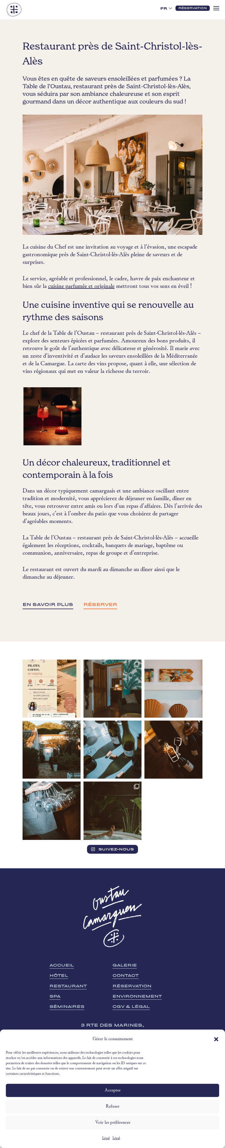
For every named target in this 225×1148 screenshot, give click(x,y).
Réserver (100, 604)
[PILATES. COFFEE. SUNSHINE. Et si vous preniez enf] (52, 689)
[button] (216, 1039)
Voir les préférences (112, 1122)
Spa (55, 996)
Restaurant (68, 986)
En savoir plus (48, 604)
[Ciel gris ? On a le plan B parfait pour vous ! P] (112, 811)
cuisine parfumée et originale (81, 286)
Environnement (137, 996)
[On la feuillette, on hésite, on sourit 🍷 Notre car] (112, 750)
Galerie (124, 965)
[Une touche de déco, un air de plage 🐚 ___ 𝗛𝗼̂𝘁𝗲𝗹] (173, 689)
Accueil (62, 965)
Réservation (131, 986)
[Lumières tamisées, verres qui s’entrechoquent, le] (52, 811)
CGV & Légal (131, 1006)
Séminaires (67, 1006)
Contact (125, 975)
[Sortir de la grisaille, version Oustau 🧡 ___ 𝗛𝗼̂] (52, 750)
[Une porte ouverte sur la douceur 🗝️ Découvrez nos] (112, 689)
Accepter (113, 1090)
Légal (106, 1138)
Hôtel (59, 975)
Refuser (113, 1106)
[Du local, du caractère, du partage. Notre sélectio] (173, 750)
